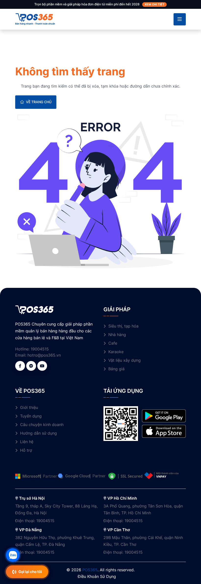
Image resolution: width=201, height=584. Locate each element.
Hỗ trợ (26, 450)
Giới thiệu (29, 407)
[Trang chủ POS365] (34, 16)
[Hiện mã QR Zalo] (13, 555)
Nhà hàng (117, 334)
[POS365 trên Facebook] (20, 366)
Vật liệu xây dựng (124, 360)
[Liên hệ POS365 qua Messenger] (31, 366)
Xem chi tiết (154, 4)
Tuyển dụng (31, 416)
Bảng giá (116, 368)
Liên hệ (26, 441)
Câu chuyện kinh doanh (41, 424)
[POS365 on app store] (164, 430)
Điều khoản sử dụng (97, 576)
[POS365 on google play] (164, 415)
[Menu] (180, 19)
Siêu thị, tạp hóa (123, 326)
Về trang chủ (38, 102)
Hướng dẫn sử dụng (38, 433)
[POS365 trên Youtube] (42, 366)
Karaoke (116, 351)
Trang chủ (24, 57)
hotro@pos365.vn (44, 355)
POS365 (90, 569)
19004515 (40, 349)
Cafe (112, 343)
